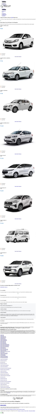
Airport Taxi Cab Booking (4, 356)
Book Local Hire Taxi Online (20, 409)
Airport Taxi (4, 3)
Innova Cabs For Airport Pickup (4, 345)
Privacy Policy (26, 410)
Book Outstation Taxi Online (12, 409)
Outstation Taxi (4, 4)
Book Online (16, 56)
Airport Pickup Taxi (3, 336)
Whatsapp (20, 56)
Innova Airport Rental (3, 343)
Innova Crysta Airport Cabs (4, 349)
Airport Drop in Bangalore (4, 372)
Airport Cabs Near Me (3, 384)
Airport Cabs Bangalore (3, 340)
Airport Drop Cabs (3, 338)
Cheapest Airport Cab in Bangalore (5, 387)
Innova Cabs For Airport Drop (4, 346)
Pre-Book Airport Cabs (3, 378)
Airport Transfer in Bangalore (4, 365)
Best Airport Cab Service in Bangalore (5, 381)
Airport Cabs (2, 335)
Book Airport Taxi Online (4, 409)
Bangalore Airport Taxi (3, 363)
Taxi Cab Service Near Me (4, 357)
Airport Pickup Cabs (3, 337)
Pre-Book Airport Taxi (3, 360)
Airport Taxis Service (3, 350)
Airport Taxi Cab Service (3, 353)
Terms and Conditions (32, 410)
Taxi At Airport (2, 352)
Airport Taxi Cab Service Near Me (5, 351)
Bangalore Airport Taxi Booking (4, 369)
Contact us (22, 410)
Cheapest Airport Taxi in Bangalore (5, 375)
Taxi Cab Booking (2, 355)
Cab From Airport (2, 354)
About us (19, 410)
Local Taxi (3, 15)
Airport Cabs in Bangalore (4, 366)
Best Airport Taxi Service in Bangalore (5, 368)
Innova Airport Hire (3, 342)
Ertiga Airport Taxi (3, 347)
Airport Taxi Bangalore (3, 339)
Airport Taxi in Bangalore (4, 359)
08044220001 (8, 392)
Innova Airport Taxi (3, 341)
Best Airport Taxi (2, 362)
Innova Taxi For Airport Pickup (4, 344)
